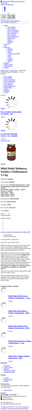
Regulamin (7, 366)
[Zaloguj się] (4, 10)
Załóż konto (10, 4)
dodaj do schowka (5, 218)
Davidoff (10, 50)
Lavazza (10, 58)
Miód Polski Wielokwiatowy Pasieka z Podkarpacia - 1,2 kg (19, 297)
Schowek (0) (4, 3)
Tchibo (9, 61)
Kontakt (6, 67)
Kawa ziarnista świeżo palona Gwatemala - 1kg (11, 113)
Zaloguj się (4, 4)
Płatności (6, 63)
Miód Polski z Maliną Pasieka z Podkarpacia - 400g (19, 357)
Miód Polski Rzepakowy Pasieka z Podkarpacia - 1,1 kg (19, 342)
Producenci (7, 47)
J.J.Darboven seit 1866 (14, 53)
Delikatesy (10, 41)
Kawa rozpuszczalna (13, 31)
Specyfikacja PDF (25, 232)
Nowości (6, 44)
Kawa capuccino (12, 33)
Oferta (6, 25)
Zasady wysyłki (8, 64)
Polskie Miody (11, 38)
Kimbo (9, 56)
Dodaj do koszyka (5, 215)
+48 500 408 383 (7, 1)
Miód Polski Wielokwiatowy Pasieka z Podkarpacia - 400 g (19, 327)
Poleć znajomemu (15, 232)
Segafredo (10, 60)
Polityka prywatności (9, 370)
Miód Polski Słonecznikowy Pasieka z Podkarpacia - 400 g (19, 312)
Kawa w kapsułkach (13, 30)
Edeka (9, 52)
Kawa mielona (11, 28)
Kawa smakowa (12, 35)
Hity (5, 46)
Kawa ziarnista (12, 27)
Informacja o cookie (9, 372)
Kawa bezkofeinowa (13, 36)
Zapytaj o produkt (5, 232)
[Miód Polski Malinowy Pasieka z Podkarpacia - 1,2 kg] (11, 162)
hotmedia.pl (4, 408)
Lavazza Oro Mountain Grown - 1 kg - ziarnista (9, 135)
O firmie (6, 378)
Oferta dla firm (8, 66)
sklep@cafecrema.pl (19, 1)
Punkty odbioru (8, 379)
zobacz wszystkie (5, 140)
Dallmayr (10, 49)
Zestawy (10, 39)
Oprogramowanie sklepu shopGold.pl (18, 408)
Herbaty (10, 42)
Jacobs (9, 55)
